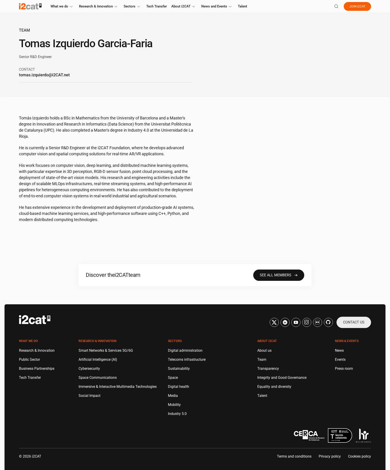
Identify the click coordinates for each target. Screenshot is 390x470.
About (180, 6)
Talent (242, 6)
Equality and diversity (274, 386)
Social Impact (89, 395)
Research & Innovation (96, 6)
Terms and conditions (294, 456)
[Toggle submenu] (71, 6)
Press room (344, 368)
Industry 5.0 (177, 414)
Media (173, 395)
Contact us (353, 322)
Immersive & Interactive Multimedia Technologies (118, 386)
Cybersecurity (89, 368)
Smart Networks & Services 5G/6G (106, 350)
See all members (275, 275)
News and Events (214, 6)
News (339, 350)
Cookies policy (359, 456)
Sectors (129, 6)
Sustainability (179, 368)
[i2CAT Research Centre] (30, 6)
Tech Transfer (156, 6)
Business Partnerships (36, 368)
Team (24, 30)
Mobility (174, 405)
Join (357, 6)
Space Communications (98, 377)
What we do (59, 6)
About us (264, 350)
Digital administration (185, 350)
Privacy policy (330, 456)
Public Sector (29, 359)
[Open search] (336, 6)
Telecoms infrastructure (187, 359)
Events (340, 359)
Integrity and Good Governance (281, 377)
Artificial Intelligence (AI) (98, 359)
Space (173, 377)
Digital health (178, 386)
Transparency (268, 368)
